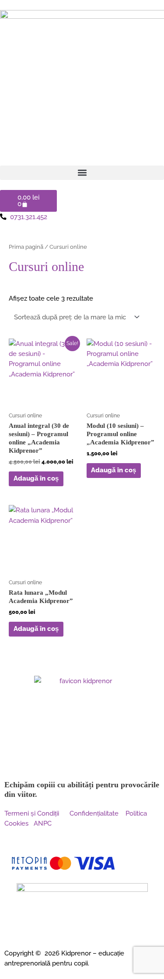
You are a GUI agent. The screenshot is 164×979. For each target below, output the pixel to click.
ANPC (43, 823)
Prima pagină (26, 246)
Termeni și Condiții (37, 813)
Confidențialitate (94, 813)
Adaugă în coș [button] (36, 478)
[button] (82, 173)
